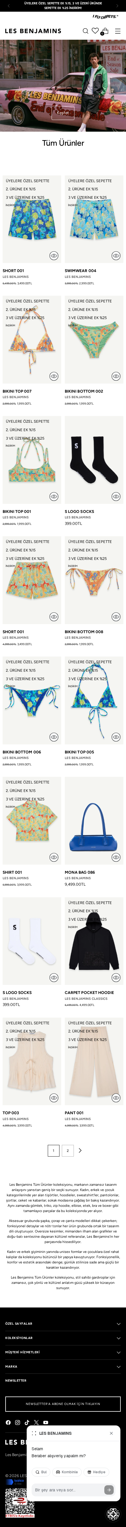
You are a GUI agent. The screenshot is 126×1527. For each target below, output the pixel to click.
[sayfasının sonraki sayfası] (79, 1151)
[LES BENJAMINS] (33, 31)
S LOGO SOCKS (79, 511)
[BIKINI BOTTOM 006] (32, 700)
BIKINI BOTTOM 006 (22, 752)
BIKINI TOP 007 (17, 391)
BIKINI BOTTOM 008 (84, 631)
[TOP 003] (32, 1061)
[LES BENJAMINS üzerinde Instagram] (18, 1423)
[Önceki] (8, 6)
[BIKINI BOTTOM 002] (94, 340)
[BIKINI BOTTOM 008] (94, 580)
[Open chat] (113, 1514)
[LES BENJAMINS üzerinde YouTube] (46, 1423)
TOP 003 (11, 1112)
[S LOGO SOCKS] (94, 460)
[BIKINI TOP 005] (94, 700)
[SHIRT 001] (32, 821)
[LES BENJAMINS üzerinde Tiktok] (27, 1423)
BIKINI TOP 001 (17, 511)
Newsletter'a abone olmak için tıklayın (63, 1404)
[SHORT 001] (32, 219)
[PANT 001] (94, 1061)
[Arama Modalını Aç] (85, 31)
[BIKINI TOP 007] (32, 340)
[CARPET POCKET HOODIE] (94, 941)
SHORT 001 (13, 270)
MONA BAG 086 (80, 872)
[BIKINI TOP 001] (32, 460)
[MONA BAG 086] (94, 821)
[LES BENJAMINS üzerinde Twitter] (36, 1423)
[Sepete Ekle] (54, 255)
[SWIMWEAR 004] (94, 219)
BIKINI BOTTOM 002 (84, 391)
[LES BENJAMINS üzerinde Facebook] (8, 1423)
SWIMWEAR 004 (80, 270)
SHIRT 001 (12, 872)
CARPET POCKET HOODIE (89, 992)
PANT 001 (74, 1112)
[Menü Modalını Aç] (118, 31)
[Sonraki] (117, 6)
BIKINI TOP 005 (79, 752)
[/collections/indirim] (63, 86)
